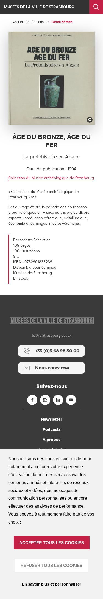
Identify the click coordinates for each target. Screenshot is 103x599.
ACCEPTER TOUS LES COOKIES (51, 542)
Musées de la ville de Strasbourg (39, 7)
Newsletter (51, 419)
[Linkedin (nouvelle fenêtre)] (58, 400)
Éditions (38, 22)
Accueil (18, 22)
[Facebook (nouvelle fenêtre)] (32, 400)
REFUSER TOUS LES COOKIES (51, 565)
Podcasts (51, 429)
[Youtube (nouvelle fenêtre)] (71, 400)
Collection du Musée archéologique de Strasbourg (51, 178)
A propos (51, 439)
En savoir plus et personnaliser (51, 584)
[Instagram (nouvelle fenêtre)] (45, 400)
